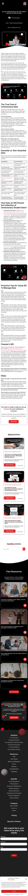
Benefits (14, 779)
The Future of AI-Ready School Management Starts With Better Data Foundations (13, 456)
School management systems (14, 451)
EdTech (7, 22)
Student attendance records (7, 163)
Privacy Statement (16, 894)
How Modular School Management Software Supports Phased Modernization (14, 489)
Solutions (14, 735)
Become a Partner (14, 821)
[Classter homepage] (25, 4)
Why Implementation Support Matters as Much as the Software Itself (14, 522)
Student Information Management (16, 22)
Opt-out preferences (8, 894)
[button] (26, 879)
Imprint (22, 894)
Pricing (14, 815)
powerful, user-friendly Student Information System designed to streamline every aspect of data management (14, 350)
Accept (14, 891)
